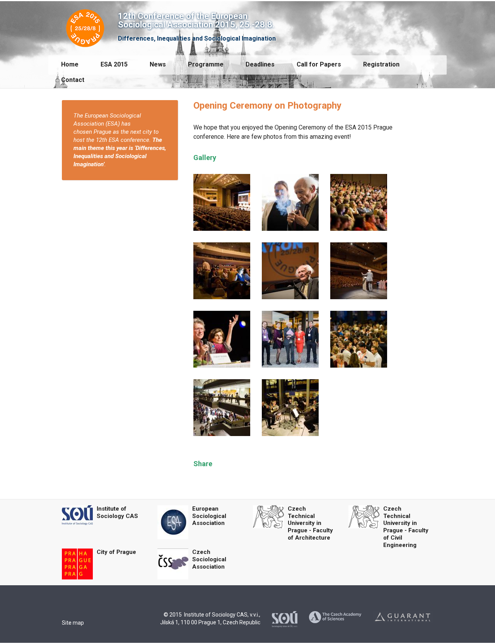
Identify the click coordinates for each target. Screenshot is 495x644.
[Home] (85, 26)
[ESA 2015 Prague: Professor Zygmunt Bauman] (290, 202)
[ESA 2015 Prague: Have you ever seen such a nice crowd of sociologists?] (221, 270)
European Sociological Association (209, 516)
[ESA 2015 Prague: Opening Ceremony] (358, 339)
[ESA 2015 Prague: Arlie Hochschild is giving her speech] (221, 202)
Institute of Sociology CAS (117, 512)
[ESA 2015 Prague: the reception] (290, 407)
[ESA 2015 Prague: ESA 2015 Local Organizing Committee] (290, 339)
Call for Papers (319, 64)
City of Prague (116, 552)
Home (70, 64)
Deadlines (260, 64)
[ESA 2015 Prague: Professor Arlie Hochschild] (221, 339)
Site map (73, 623)
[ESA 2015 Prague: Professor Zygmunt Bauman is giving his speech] (358, 270)
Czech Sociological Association (209, 559)
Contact (72, 79)
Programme (206, 64)
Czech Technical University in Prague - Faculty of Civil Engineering (405, 527)
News (158, 64)
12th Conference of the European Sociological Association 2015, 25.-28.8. (196, 20)
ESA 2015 (114, 64)
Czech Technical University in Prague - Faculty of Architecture (310, 523)
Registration (381, 64)
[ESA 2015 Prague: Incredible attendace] (358, 202)
